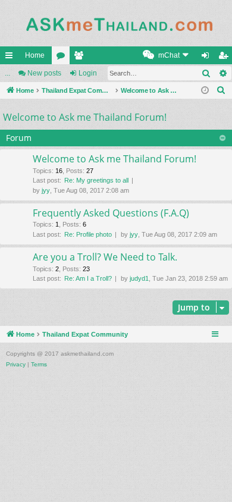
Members (80, 57)
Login (88, 73)
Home (35, 55)
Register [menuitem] (225, 57)
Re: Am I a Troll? (88, 278)
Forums (63, 57)
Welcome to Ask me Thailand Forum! (85, 117)
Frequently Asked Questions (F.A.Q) (111, 212)
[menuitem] (167, 55)
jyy (46, 190)
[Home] (116, 23)
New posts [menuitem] (44, 73)
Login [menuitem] (207, 57)
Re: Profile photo (88, 234)
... (7, 73)
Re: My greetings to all (96, 180)
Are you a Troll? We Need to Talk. (105, 256)
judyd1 (139, 278)
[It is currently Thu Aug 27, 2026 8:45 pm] (206, 91)
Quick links (11, 57)
